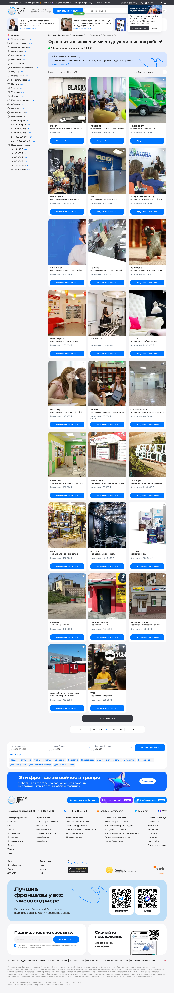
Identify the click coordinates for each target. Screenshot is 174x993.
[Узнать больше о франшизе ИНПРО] (107, 383)
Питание (17, 84)
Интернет (17, 108)
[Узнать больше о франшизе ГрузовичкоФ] (147, 100)
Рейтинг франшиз (32, 3)
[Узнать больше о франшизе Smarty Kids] (67, 242)
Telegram (143, 811)
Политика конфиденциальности (22, 960)
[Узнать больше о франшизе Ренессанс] (67, 454)
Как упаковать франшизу (116, 829)
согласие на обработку (29, 945)
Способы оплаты (15, 865)
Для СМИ (11, 873)
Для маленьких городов (40, 765)
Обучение (17, 104)
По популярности (15, 841)
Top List (11, 829)
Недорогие (18, 59)
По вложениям (18, 116)
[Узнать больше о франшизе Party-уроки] (67, 171)
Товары (11, 853)
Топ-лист (47, 3)
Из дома (17, 72)
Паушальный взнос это (45, 833)
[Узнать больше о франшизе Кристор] (107, 242)
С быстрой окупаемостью (25, 67)
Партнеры (152, 833)
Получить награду (74, 833)
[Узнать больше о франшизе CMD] (107, 171)
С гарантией (129, 760)
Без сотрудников (20, 80)
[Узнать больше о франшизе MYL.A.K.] (147, 313)
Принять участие (74, 837)
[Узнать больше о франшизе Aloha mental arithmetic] (147, 171)
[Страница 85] (141, 729)
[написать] (146, 3)
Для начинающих (18, 765)
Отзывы (15, 35)
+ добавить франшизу (128, 3)
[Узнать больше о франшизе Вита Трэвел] (107, 454)
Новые (13, 760)
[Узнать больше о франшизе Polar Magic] (147, 242)
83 (100, 729)
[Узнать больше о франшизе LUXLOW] (67, 596)
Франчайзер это (42, 837)
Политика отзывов (94, 960)
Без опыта (18, 55)
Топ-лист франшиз (21, 39)
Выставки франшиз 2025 (116, 821)
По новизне (12, 837)
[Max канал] (116, 800)
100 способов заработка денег (119, 825)
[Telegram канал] (150, 800)
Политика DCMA (76, 960)
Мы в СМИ (153, 829)
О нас (107, 3)
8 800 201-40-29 (77, 811)
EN (162, 960)
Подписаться (66, 939)
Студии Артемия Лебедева (78, 863)
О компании (153, 821)
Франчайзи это (42, 841)
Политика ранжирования (116, 960)
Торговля (17, 92)
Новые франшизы (21, 47)
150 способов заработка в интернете (122, 833)
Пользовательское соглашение (53, 960)
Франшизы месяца (42, 760)
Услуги (16, 88)
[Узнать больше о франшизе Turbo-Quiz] (147, 525)
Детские (17, 96)
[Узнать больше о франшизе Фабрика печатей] (107, 596)
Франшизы (12, 821)
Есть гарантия (19, 63)
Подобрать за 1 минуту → (68, 10)
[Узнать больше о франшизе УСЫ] (107, 667)
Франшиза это (41, 825)
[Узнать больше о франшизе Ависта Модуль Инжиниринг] (67, 667)
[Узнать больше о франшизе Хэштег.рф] (147, 454)
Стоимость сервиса (157, 845)
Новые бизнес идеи (114, 841)
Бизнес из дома (145, 760)
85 (114, 729)
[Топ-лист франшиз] (87, 781)
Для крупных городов (64, 765)
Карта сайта (153, 841)
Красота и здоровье (22, 100)
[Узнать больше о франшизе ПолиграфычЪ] (67, 313)
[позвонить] (142, 3)
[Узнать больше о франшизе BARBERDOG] (107, 313)
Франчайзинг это (43, 829)
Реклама (11, 869)
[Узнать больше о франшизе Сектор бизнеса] (147, 383)
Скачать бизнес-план (139, 28)
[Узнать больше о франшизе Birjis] (67, 525)
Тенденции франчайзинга (78, 825)
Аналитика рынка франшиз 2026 (81, 829)
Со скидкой (60, 760)
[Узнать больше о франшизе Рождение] (107, 100)
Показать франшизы (150, 747)
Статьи (99, 3)
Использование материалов (143, 960)
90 (134, 729)
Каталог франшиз (14, 3)
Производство (19, 112)
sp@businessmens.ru (112, 811)
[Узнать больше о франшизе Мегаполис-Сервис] (147, 596)
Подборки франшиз (63, 3)
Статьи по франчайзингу (46, 821)
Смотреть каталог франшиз (83, 800)
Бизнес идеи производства (117, 837)
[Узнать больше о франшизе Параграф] (67, 383)
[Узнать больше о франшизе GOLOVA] (107, 525)
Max (164, 811)
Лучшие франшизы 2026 (77, 821)
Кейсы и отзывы (155, 825)
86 (121, 729)
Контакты (152, 837)
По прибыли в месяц (21, 145)
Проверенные (19, 76)
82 (93, 729)
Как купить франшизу (83, 3)
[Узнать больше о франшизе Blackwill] (67, 100)
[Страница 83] (73, 729)
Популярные (19, 51)
